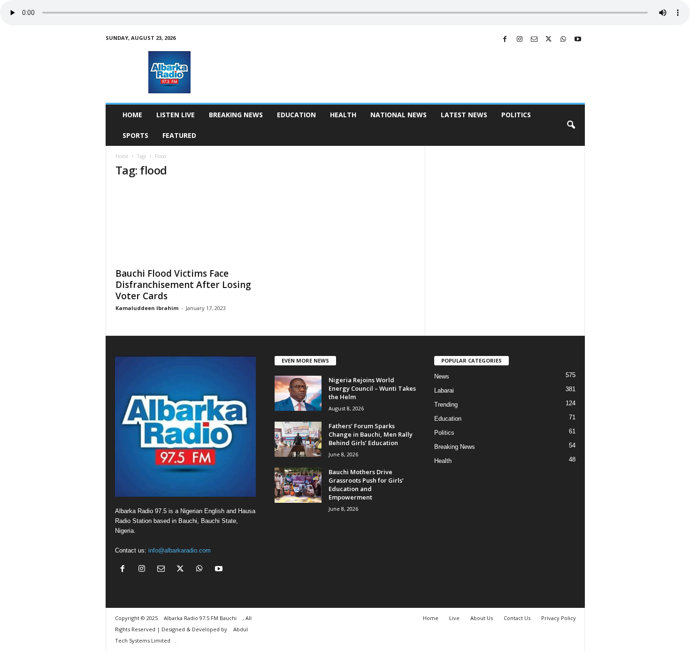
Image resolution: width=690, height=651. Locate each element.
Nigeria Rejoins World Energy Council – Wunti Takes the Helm (372, 388)
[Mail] (534, 39)
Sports (135, 135)
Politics (516, 114)
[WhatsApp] (563, 39)
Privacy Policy (558, 617)
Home (132, 114)
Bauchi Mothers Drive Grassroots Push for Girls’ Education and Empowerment (366, 484)
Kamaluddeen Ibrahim (146, 307)
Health (343, 114)
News (441, 376)
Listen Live (175, 114)
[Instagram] (519, 39)
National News (398, 114)
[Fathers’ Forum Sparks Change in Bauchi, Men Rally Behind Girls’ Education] (298, 439)
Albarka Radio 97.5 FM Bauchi (201, 617)
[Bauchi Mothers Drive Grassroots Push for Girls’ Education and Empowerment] (298, 485)
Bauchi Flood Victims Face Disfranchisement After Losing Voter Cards (183, 284)
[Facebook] (505, 39)
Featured (179, 135)
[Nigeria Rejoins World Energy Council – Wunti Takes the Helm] (298, 393)
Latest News (464, 114)
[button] (570, 125)
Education (296, 114)
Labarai (444, 390)
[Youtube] (577, 39)
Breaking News (236, 114)
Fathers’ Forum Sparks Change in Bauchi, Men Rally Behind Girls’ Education (371, 434)
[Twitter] (548, 39)
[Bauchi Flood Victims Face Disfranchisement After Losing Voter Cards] (185, 224)
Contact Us (517, 617)
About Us (481, 617)
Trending (446, 404)
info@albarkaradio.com (179, 550)
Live (454, 617)
